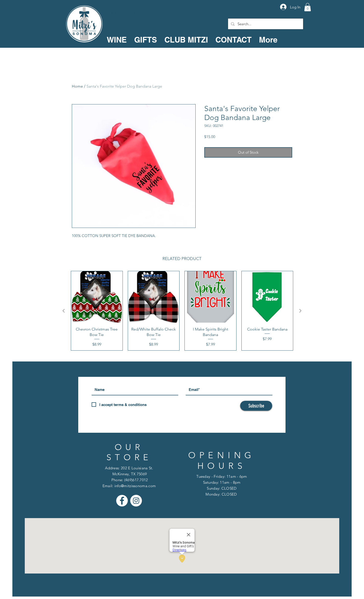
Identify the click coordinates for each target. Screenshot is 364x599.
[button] (307, 7)
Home (77, 86)
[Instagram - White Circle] (136, 500)
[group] (182, 311)
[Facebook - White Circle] (122, 500)
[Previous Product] (64, 311)
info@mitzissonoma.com (135, 485)
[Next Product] (300, 311)
